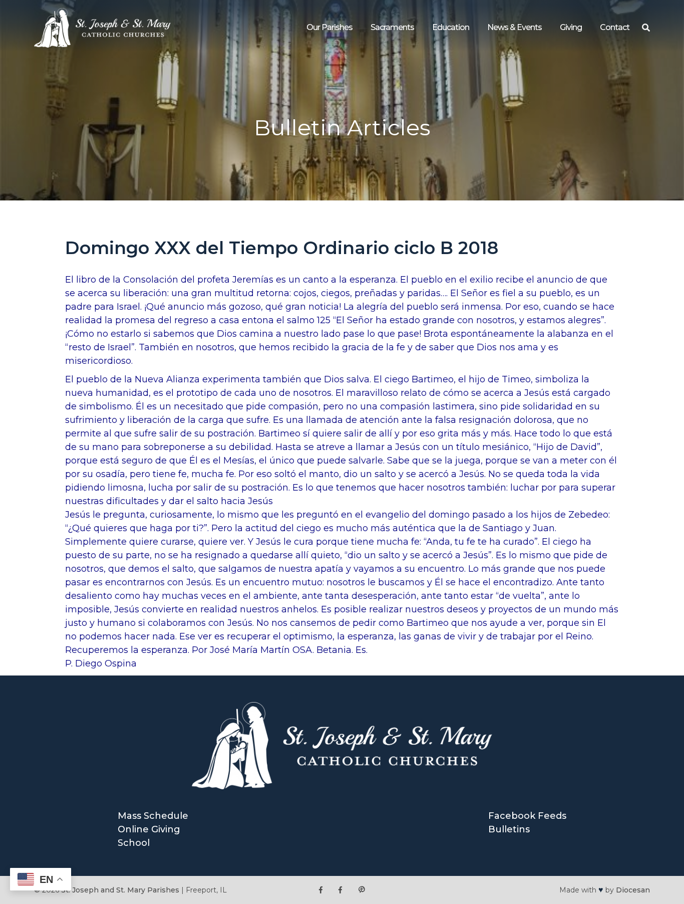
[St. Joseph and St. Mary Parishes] (102, 44)
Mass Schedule (153, 815)
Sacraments (392, 27)
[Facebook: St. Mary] (340, 890)
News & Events (514, 27)
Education (450, 27)
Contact (614, 27)
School (134, 842)
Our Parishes (329, 27)
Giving (571, 27)
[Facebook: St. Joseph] (320, 890)
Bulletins (509, 829)
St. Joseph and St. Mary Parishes (120, 889)
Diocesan (633, 889)
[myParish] (361, 890)
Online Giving (149, 829)
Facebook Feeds (527, 815)
